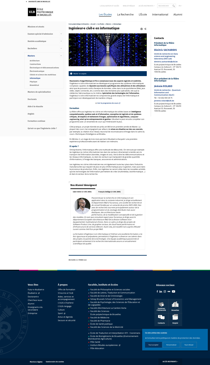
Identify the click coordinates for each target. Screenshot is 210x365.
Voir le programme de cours (107, 103)
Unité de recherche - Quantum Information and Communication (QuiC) (167, 92)
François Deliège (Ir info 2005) (109, 192)
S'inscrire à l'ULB (65, 293)
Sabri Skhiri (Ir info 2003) (82, 192)
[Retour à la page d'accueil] (45, 12)
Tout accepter (153, 345)
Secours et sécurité (66, 320)
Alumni (31, 303)
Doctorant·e (33, 296)
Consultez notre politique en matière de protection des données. (173, 338)
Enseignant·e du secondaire (35, 308)
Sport (60, 313)
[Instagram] (165, 291)
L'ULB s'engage (64, 306)
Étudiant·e (33, 293)
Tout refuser (188, 345)
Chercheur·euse (35, 300)
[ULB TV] (173, 291)
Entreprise (32, 313)
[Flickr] (169, 291)
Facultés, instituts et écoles (103, 285)
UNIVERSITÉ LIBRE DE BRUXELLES (39, 2)
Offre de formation (66, 289)
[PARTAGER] (145, 29)
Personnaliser (171, 345)
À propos (63, 285)
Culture (61, 310)
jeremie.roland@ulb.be (164, 100)
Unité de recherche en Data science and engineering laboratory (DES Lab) (166, 56)
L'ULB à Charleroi (66, 303)
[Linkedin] (160, 291)
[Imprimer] (141, 29)
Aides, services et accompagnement (66, 298)
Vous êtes (33, 285)
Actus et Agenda (65, 317)
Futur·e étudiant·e (36, 289)
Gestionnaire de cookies (55, 362)
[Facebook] (157, 291)
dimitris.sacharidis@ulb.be (166, 61)
